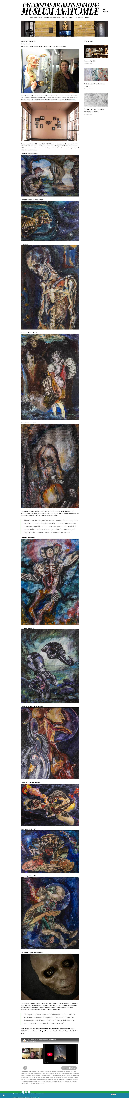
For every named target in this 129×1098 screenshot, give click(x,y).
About (71, 18)
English (105, 11)
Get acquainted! (88, 63)
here (74, 99)
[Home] (60, 8)
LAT (104, 9)
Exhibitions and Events (52, 18)
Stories (64, 18)
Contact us (79, 18)
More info (38, 1097)
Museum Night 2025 (90, 61)
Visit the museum (36, 18)
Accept (113, 1094)
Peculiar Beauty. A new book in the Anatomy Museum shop (94, 110)
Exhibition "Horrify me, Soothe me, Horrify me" (94, 85)
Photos (87, 18)
